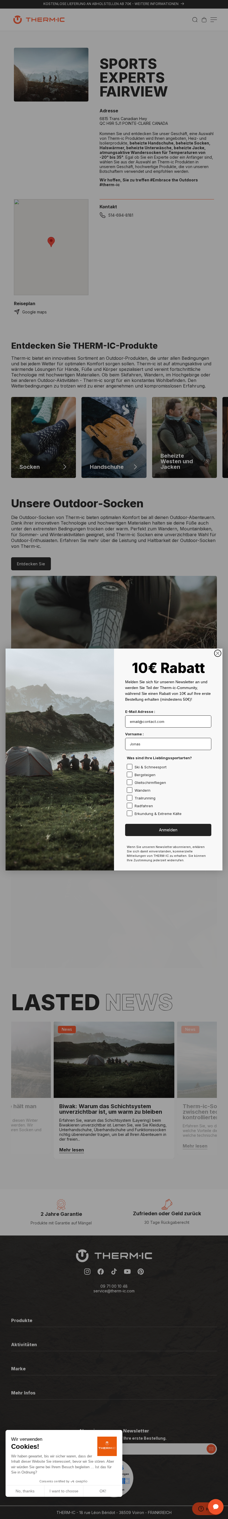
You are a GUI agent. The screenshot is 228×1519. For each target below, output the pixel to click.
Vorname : (134, 734)
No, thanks (25, 1491)
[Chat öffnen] (216, 1507)
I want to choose (63, 1491)
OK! (103, 1491)
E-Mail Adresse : (140, 711)
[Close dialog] (217, 653)
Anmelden (168, 829)
